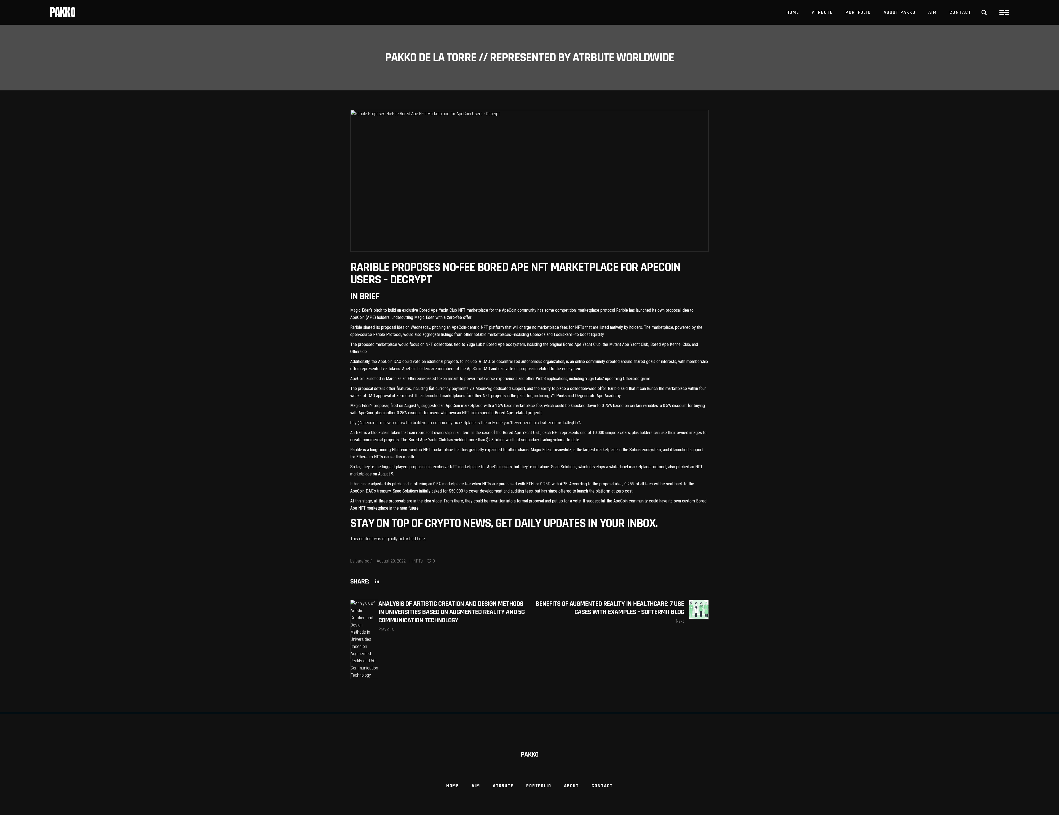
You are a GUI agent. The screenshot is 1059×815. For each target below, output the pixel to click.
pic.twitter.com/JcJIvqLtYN (557, 422)
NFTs (418, 561)
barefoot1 (364, 561)
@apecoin (366, 422)
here (421, 538)
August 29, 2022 (391, 561)
